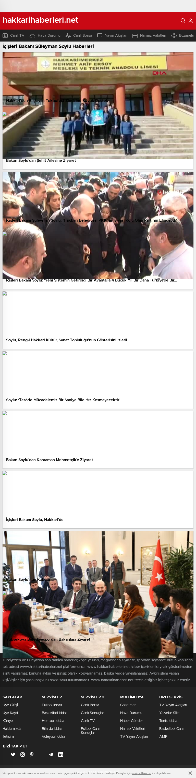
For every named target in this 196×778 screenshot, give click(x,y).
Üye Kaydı (11, 713)
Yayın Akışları (116, 35)
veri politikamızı (141, 773)
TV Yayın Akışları (134, 737)
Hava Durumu (49, 35)
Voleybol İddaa (53, 737)
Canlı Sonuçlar (92, 713)
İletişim (8, 737)
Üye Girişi (10, 705)
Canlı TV (17, 35)
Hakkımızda (12, 729)
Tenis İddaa (168, 721)
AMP (163, 737)
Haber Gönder (131, 721)
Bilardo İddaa (52, 729)
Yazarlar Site (169, 713)
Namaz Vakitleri (153, 35)
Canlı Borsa (82, 35)
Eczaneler (187, 35)
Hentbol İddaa (53, 721)
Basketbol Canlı (171, 729)
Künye (8, 721)
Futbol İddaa (52, 705)
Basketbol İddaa (54, 713)
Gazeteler (128, 705)
